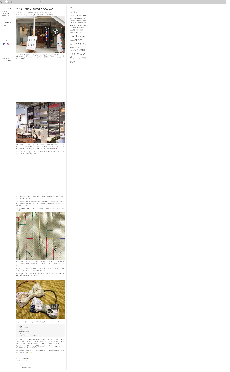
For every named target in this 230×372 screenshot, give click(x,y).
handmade (83, 25)
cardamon (83, 18)
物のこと (42, 12)
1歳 (73, 12)
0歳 (71, 12)
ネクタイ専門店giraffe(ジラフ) (24, 358)
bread (84, 15)
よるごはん (79, 44)
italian (71, 30)
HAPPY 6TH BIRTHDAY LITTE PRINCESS (6, 13)
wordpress (72, 40)
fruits (78, 25)
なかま (55, 2)
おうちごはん (19, 2)
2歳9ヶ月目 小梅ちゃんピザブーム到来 (6, 15)
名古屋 (79, 50)
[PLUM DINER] (7, 2)
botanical (79, 15)
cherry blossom (77, 20)
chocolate (83, 20)
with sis (82, 36)
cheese (71, 20)
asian (79, 12)
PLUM (21, 12)
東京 (72, 61)
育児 (41, 2)
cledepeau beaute (81, 22)
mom (71, 32)
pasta (76, 32)
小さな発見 (78, 53)
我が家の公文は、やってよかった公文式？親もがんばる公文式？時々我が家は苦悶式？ (6, 11)
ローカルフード (80, 47)
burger (71, 18)
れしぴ (27, 2)
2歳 (76, 12)
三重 (71, 50)
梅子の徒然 (36, 12)
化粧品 (74, 50)
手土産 (83, 57)
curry (72, 25)
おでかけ (34, 2)
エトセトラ (48, 2)
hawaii (82, 27)
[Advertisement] (40, 80)
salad (79, 33)
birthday (73, 15)
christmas (73, 22)
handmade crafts (75, 27)
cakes (78, 18)
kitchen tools (78, 29)
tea (79, 36)
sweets (74, 36)
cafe (74, 18)
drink (75, 25)
